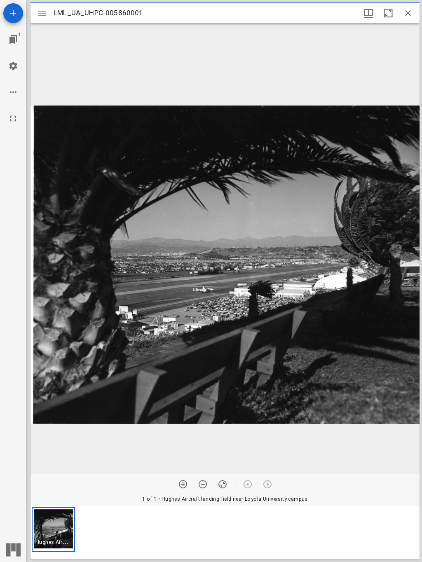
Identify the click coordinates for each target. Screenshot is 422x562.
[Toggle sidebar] (42, 13)
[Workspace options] (13, 92)
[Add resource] (13, 13)
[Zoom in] (183, 484)
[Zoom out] (203, 484)
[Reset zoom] (222, 484)
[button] (53, 529)
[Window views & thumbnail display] (368, 13)
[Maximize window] (388, 13)
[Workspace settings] (13, 66)
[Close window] (408, 13)
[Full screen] (13, 118)
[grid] (225, 533)
